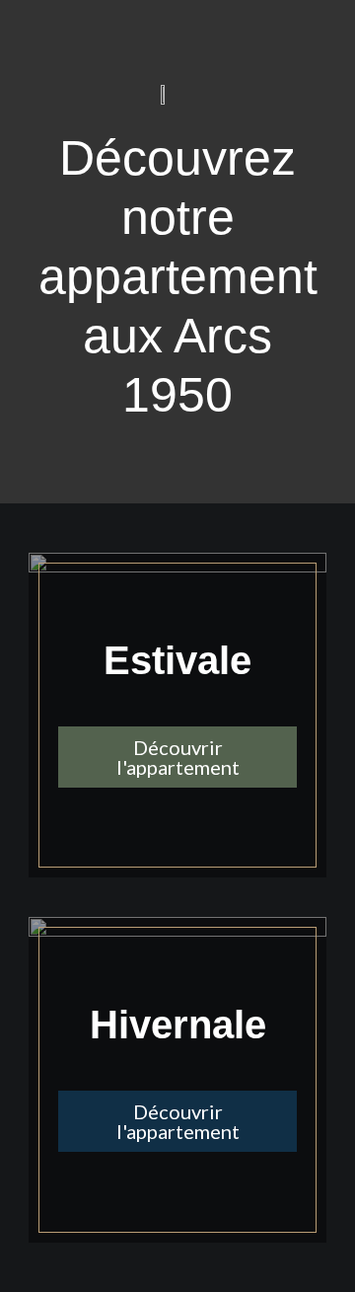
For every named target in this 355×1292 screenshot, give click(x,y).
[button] (177, 757)
